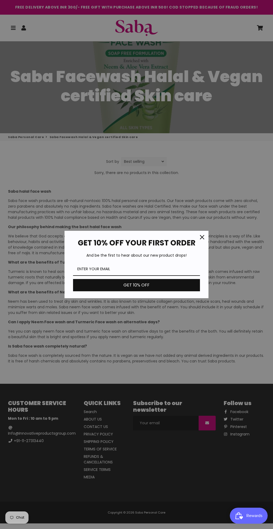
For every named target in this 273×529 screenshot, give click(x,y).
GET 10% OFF (136, 285)
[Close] (202, 237)
